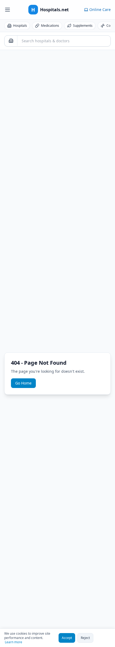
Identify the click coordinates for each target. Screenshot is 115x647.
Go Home (23, 383)
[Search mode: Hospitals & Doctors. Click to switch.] (11, 41)
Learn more (13, 642)
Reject (85, 637)
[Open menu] (7, 9)
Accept (67, 637)
